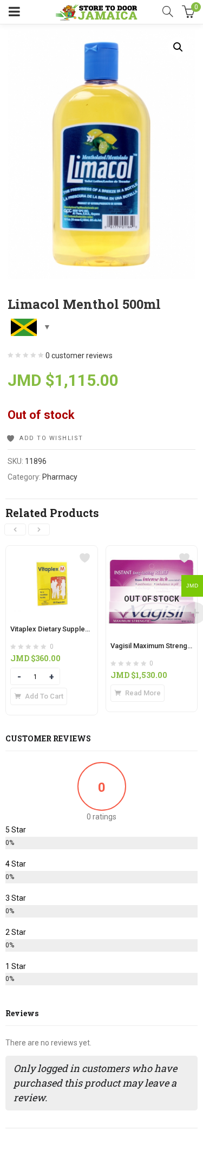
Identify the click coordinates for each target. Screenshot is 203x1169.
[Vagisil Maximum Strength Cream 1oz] (152, 552)
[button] (178, 47)
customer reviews (79, 355)
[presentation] (15, 529)
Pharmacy (59, 477)
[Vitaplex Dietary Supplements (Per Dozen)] (51, 552)
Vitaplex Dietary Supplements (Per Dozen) (78, 629)
